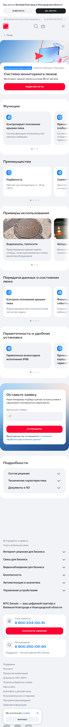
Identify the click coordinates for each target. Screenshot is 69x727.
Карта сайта (9, 687)
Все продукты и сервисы (15, 540)
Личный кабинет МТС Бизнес (35, 652)
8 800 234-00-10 (55, 19)
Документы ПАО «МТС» (15, 678)
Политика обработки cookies (17, 682)
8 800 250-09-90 (30, 647)
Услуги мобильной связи (15, 545)
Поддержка (12, 652)
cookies (26, 713)
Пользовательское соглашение (18, 696)
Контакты (8, 669)
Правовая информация (14, 705)
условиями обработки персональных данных (29, 438)
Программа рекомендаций (16, 700)
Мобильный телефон (16, 410)
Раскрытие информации (15, 673)
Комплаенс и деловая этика (17, 691)
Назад (9, 35)
